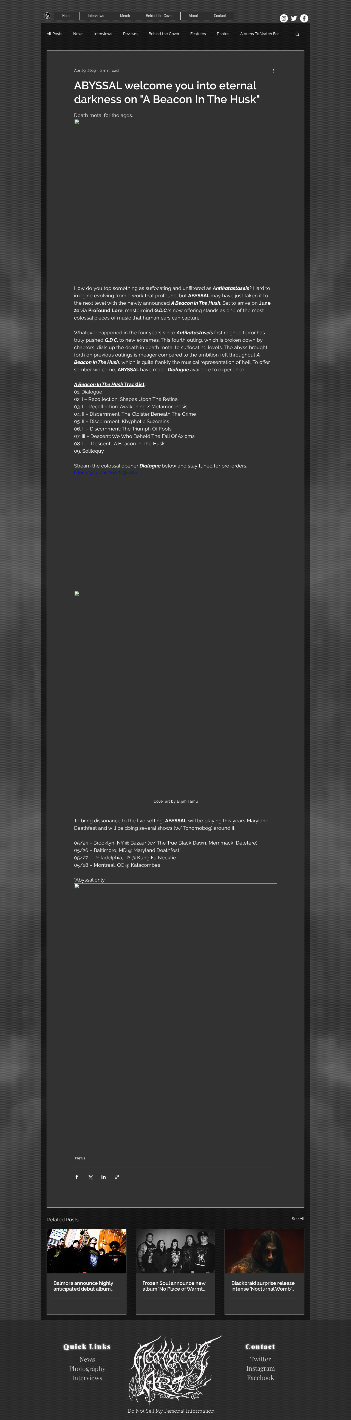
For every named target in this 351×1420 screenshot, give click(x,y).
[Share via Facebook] (76, 1176)
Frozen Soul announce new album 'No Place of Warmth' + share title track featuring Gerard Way (175, 1286)
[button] (297, 34)
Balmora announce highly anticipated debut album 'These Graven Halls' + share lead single (85, 1286)
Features (198, 34)
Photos (223, 34)
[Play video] (175, 526)
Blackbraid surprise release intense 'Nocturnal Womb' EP (263, 1286)
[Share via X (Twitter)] (90, 1176)
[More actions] (273, 70)
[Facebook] (304, 18)
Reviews (130, 34)
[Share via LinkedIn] (103, 1176)
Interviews (103, 34)
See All (298, 1218)
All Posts (54, 34)
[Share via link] (117, 1176)
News (78, 34)
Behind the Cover (164, 34)
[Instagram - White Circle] (284, 18)
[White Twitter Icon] (294, 18)
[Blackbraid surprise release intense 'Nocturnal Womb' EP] (264, 1251)
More (244, 34)
